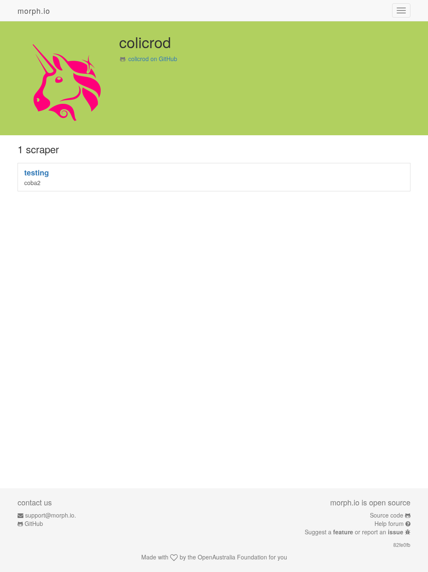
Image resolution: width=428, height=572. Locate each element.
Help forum (389, 523)
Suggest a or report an (354, 532)
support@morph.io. (50, 515)
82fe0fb (401, 544)
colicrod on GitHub (152, 58)
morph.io (34, 10)
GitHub (34, 523)
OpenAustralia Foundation (232, 557)
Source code (386, 515)
